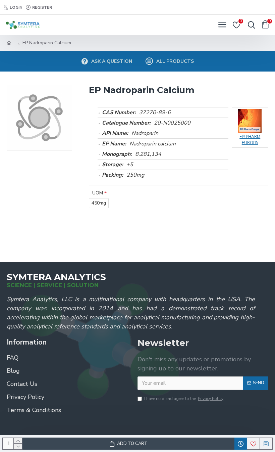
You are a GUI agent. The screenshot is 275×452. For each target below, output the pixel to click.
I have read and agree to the (183, 398)
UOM (97, 193)
